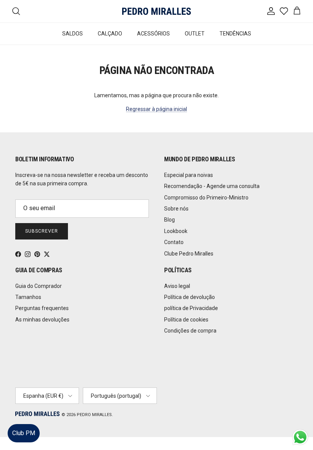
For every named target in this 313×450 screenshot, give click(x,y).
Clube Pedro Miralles (188, 254)
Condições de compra (190, 331)
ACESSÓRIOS (153, 34)
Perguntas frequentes (42, 308)
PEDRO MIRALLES (94, 414)
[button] (299, 421)
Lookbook (175, 231)
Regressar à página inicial (156, 109)
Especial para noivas (188, 175)
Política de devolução (189, 297)
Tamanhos (28, 297)
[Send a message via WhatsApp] (300, 437)
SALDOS (72, 34)
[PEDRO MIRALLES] (156, 11)
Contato (174, 242)
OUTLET (195, 34)
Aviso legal (177, 286)
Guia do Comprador (38, 286)
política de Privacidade (191, 308)
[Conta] (269, 11)
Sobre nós (176, 209)
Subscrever (41, 231)
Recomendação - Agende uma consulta (212, 186)
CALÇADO (110, 34)
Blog (169, 220)
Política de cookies (186, 320)
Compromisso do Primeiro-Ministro (206, 197)
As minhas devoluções (42, 320)
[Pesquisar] (16, 11)
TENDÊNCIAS (235, 34)
